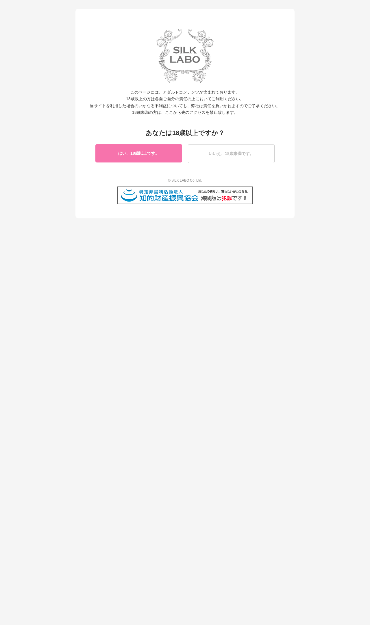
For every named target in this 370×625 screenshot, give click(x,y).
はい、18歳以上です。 (138, 153)
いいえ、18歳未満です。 (231, 153)
